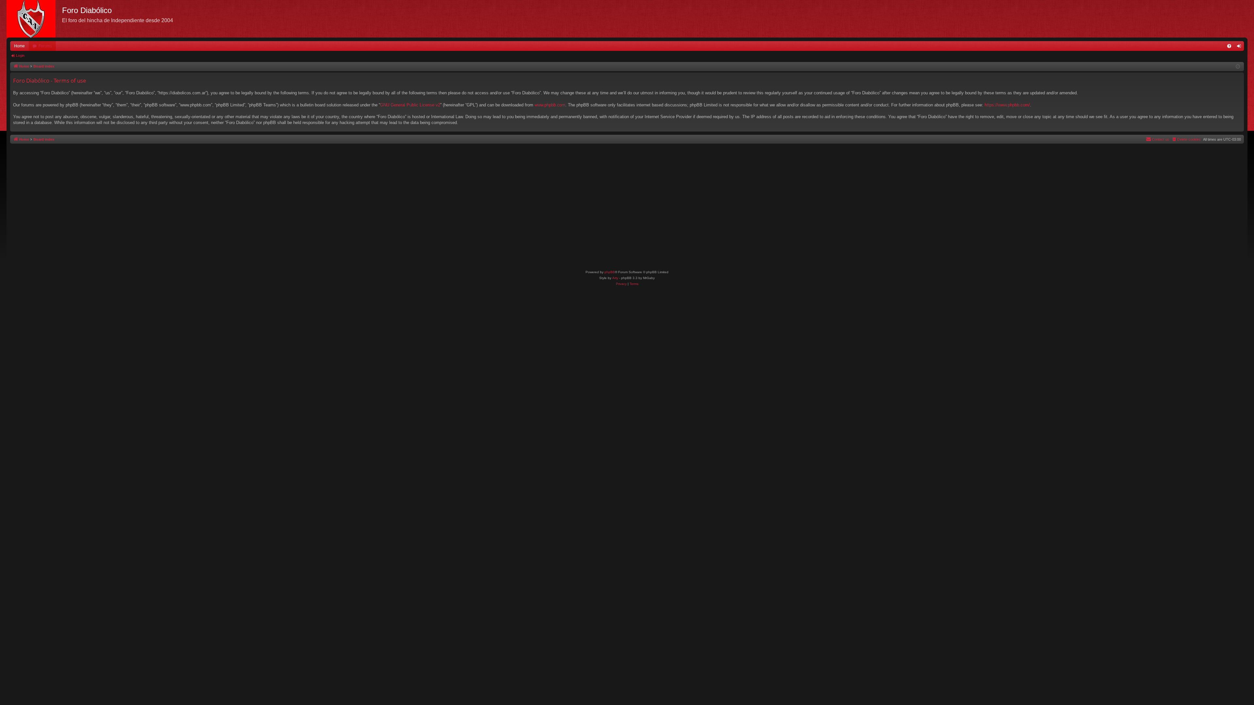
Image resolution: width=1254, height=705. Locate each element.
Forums (45, 46)
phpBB (609, 272)
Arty (615, 278)
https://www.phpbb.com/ (1007, 104)
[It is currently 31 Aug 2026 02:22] (1238, 66)
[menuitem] (1229, 46)
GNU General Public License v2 (410, 104)
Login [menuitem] (1240, 47)
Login (20, 55)
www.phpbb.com (550, 104)
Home (19, 46)
